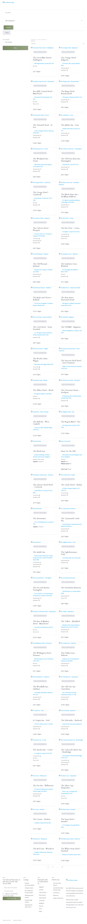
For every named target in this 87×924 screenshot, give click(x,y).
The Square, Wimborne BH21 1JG (72, 97)
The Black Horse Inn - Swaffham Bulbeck (70, 195)
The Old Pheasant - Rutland (41, 265)
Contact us (56, 892)
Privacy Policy (17, 920)
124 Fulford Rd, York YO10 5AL (71, 558)
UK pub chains (29, 888)
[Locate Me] (4, 15)
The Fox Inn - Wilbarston (43, 785)
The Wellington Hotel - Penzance (42, 654)
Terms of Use (6, 920)
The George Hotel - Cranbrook (41, 193)
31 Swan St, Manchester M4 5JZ (43, 627)
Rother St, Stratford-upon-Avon (71, 854)
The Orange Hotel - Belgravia (69, 58)
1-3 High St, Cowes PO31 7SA (43, 753)
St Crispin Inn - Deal (41, 720)
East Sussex (42, 895)
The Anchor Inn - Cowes (43, 750)
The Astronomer (39, 518)
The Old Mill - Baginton (71, 327)
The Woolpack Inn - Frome (41, 160)
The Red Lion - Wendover (43, 848)
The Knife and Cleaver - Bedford (42, 298)
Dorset (41, 906)
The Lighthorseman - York (69, 553)
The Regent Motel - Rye (70, 422)
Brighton (41, 903)
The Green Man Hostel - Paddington (43, 58)
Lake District (43, 892)
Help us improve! (58, 898)
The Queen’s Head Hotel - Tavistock (43, 486)
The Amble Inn (39, 552)
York (40, 908)
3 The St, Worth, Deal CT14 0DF (43, 724)
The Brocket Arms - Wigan (41, 359)
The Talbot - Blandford (70, 621)
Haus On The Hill (68, 451)
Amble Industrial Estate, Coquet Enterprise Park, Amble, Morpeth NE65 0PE (43, 558)
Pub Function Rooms (40, 445)
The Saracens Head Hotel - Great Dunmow (71, 361)
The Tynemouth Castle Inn (70, 519)
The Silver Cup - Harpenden (67, 786)
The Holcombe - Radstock (71, 720)
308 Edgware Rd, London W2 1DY (44, 63)
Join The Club (11, 898)
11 (62, 867)
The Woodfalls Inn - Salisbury (41, 687)
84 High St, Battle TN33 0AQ (42, 394)
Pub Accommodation (40, 52)
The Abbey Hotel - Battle (43, 390)
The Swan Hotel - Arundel (68, 820)
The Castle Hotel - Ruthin (71, 485)
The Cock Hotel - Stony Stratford (42, 328)
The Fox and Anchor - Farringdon (42, 588)
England (41, 887)
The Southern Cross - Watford (69, 265)
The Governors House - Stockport (70, 391)
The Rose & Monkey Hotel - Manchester (41, 622)
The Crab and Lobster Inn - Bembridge (71, 751)
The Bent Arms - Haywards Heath (68, 298)
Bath (40, 911)
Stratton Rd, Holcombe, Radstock (72, 724)
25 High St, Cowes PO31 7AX (70, 231)
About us (55, 895)
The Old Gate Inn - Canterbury (69, 687)
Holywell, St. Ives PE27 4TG (70, 164)
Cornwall (41, 900)
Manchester (42, 898)
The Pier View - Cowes (70, 228)
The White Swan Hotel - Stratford (71, 849)
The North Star (39, 451)
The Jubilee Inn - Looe (70, 125)
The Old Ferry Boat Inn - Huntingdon (71, 160)
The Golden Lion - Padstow (68, 654)
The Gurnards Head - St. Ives (43, 126)
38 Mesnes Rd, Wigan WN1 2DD (43, 364)
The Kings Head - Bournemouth (68, 92)
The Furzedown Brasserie (71, 587)
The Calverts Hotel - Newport (41, 229)
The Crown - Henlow (41, 819)
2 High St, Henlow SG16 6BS (42, 823)
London (41, 889)
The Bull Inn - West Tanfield (41, 423)
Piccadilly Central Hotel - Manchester (43, 92)
